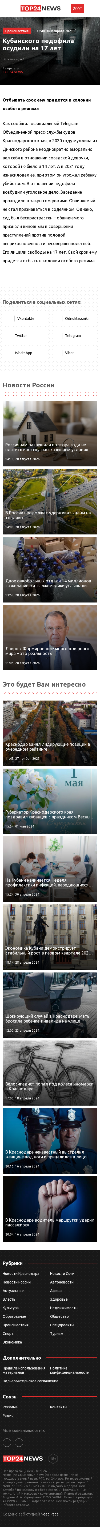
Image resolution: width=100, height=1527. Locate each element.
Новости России (17, 1282)
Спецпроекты (62, 1325)
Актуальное (13, 1291)
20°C (77, 8)
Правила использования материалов (24, 1370)
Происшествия (16, 1325)
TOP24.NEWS (13, 72)
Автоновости (62, 1282)
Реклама (10, 1407)
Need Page (50, 1514)
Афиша (56, 1291)
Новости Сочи (62, 1273)
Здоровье (59, 1299)
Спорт (8, 1333)
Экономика (12, 1342)
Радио (8, 1415)
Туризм (56, 1333)
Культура (11, 1308)
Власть (9, 1299)
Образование (14, 1316)
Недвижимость (64, 1308)
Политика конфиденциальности (69, 1370)
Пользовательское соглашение (30, 1381)
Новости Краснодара (21, 1273)
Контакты (58, 1407)
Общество (59, 1316)
